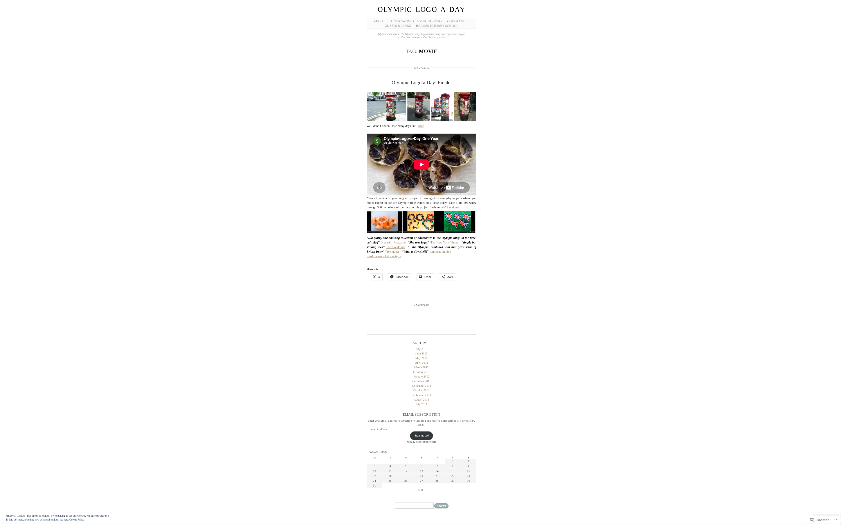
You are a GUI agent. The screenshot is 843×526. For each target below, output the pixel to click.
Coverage (456, 21)
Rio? (421, 126)
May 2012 (421, 358)
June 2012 (421, 353)
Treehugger (392, 251)
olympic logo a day (421, 9)
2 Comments (421, 304)
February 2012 (421, 372)
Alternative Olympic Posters (416, 21)
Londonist (453, 207)
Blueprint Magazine (393, 242)
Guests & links (398, 25)
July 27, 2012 (422, 67)
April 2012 (421, 362)
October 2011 (421, 390)
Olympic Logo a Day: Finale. (422, 82)
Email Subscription (421, 414)
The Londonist (395, 247)
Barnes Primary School (437, 25)
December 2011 (421, 381)
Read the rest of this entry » (384, 256)
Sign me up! (421, 435)
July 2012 (421, 349)
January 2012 (422, 376)
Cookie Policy (76, 519)
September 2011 (421, 395)
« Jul (420, 489)
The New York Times (444, 242)
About (379, 21)
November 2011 (421, 385)
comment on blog (440, 251)
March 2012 (421, 367)
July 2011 (421, 404)
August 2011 (421, 399)
